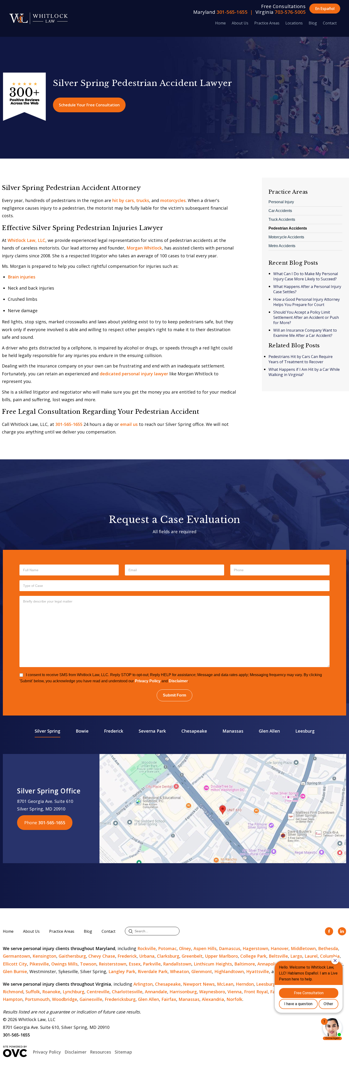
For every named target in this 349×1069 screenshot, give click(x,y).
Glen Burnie (15, 971)
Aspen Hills (205, 948)
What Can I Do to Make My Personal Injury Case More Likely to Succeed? (305, 276)
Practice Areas (266, 23)
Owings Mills (64, 964)
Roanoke (51, 991)
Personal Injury (281, 202)
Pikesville (39, 964)
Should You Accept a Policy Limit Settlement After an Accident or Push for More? (306, 317)
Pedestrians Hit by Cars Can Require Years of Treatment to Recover (301, 359)
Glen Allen (269, 731)
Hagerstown (255, 948)
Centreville (98, 991)
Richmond (13, 991)
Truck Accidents (282, 219)
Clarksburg (168, 956)
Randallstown (177, 964)
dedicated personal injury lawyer (134, 374)
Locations (294, 23)
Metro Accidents (282, 246)
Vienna (234, 991)
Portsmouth (37, 999)
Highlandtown (229, 971)
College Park (253, 956)
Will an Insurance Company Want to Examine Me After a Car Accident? (305, 333)
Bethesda (328, 948)
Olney (185, 948)
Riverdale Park (153, 971)
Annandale (156, 991)
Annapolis (267, 964)
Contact (330, 23)
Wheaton (179, 971)
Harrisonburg (183, 991)
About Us (240, 23)
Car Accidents (280, 211)
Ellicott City (15, 964)
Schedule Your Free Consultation (89, 105)
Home (220, 23)
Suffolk (33, 991)
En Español (325, 8)
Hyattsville (257, 971)
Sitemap (123, 1052)
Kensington (44, 956)
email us (129, 424)
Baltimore (244, 964)
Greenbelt (192, 956)
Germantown (16, 956)
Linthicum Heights (213, 964)
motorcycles (173, 200)
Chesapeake (194, 731)
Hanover (279, 948)
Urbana (147, 956)
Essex (135, 964)
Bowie (82, 731)
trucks (142, 200)
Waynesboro (212, 991)
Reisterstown (112, 964)
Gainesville (91, 999)
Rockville (146, 948)
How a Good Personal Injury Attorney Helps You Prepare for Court (306, 302)
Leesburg (305, 731)
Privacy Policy (147, 681)
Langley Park (121, 971)
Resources (100, 1052)
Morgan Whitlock (144, 248)
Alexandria (213, 999)
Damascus (229, 948)
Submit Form (174, 695)
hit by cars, (123, 200)
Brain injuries (21, 277)
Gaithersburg (72, 956)
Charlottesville (127, 991)
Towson (88, 964)
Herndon (245, 984)
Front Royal (256, 991)
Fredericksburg (120, 999)
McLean (225, 984)
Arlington (143, 984)
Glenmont (201, 971)
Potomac (167, 948)
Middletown (303, 948)
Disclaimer (178, 681)
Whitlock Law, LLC (26, 240)
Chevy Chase (101, 956)
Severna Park (152, 731)
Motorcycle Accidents (286, 237)
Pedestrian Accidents (288, 228)
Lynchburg (73, 991)
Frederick (113, 731)
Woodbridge (64, 999)
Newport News (199, 984)
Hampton (13, 999)
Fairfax (168, 999)
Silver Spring (47, 731)
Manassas (232, 731)
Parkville (152, 964)
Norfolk (234, 999)
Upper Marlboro (221, 956)
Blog (313, 23)
